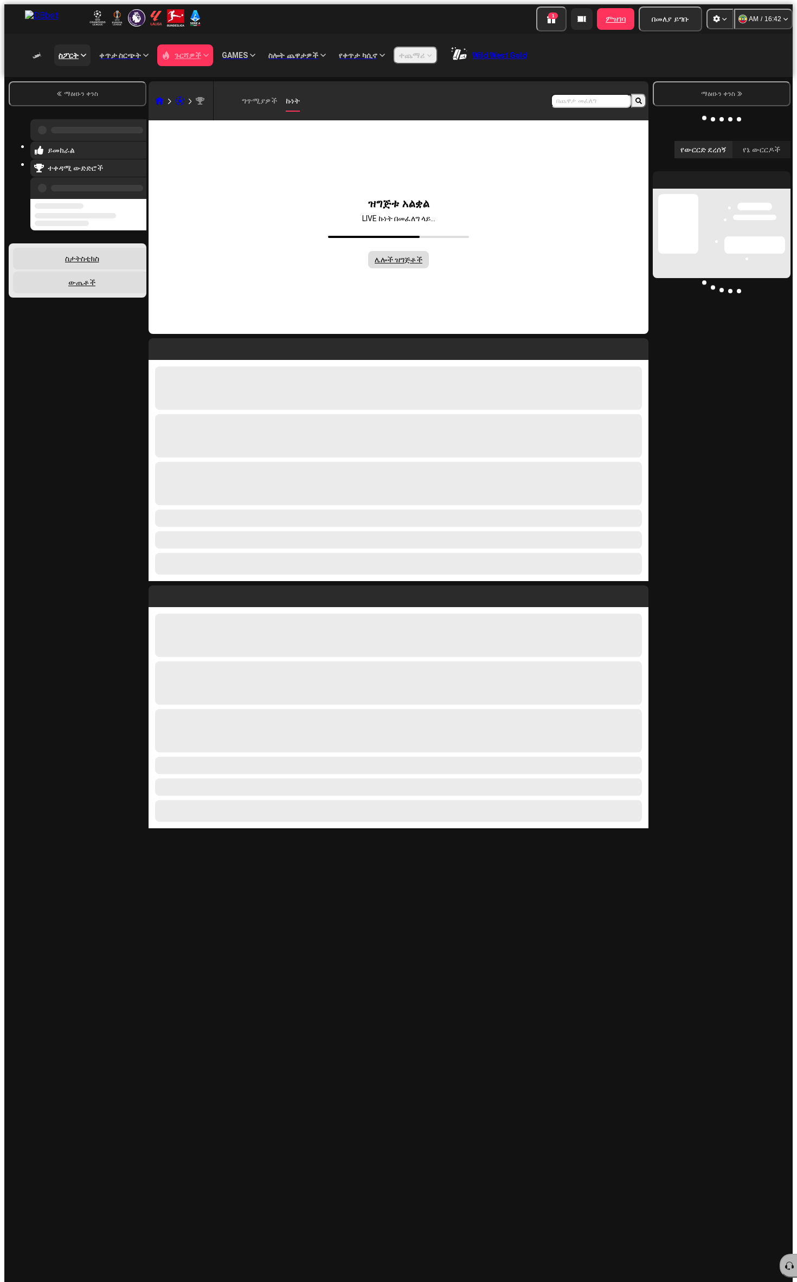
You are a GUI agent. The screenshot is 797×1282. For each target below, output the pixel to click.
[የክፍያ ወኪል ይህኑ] (582, 19)
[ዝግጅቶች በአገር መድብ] (137, 269)
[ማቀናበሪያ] (720, 19)
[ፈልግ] (638, 101)
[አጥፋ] (637, 594)
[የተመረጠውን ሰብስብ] (123, 269)
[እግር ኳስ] (180, 101)
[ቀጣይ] (181, 594)
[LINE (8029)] (159, 101)
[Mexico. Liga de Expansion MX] (200, 101)
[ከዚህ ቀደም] (135, 181)
